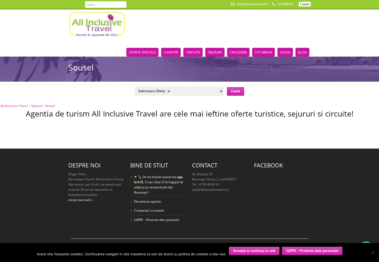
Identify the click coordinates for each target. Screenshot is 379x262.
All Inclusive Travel (14, 106)
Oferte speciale (142, 52)
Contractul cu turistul (149, 210)
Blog (302, 52)
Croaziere (238, 52)
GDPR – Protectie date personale (156, 220)
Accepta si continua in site (254, 251)
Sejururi (215, 52)
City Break (263, 52)
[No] (372, 252)
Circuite (193, 52)
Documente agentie (147, 201)
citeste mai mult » (80, 200)
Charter (171, 52)
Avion (285, 52)
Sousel (50, 106)
